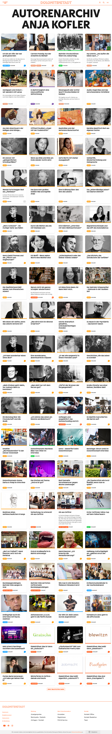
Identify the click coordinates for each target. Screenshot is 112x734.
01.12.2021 (9, 297)
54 (80, 424)
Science (39, 65)
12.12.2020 (93, 331)
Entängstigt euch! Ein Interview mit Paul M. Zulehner (11, 617)
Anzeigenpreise (36, 714)
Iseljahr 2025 (6, 65)
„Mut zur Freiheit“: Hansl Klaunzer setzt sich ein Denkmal (13, 553)
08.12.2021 (37, 231)
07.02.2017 (95, 651)
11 (52, 103)
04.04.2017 (37, 622)
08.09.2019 (93, 456)
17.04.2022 (10, 103)
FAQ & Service (62, 720)
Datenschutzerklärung (77, 732)
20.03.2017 (66, 622)
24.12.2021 (93, 103)
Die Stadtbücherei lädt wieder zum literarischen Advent (13, 289)
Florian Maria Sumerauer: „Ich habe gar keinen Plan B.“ (13, 678)
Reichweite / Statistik (38, 717)
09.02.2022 (66, 103)
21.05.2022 (94, 65)
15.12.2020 (37, 331)
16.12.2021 (65, 165)
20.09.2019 (9, 456)
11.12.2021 (65, 201)
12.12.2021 (37, 201)
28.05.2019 (37, 487)
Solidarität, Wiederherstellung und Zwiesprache (96, 160)
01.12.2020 (37, 424)
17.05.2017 (43, 590)
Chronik (89, 590)
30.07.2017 (9, 558)
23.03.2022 (37, 103)
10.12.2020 (37, 360)
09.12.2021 (9, 231)
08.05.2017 (94, 590)
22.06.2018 (93, 487)
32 (52, 297)
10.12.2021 (93, 201)
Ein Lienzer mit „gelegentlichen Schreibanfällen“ (10, 160)
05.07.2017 (15, 590)
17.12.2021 (37, 165)
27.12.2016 (95, 683)
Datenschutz (5, 718)
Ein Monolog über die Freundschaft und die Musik (12, 419)
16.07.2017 (93, 558)
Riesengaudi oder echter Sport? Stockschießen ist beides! (69, 92)
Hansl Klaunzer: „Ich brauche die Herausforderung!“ (67, 553)
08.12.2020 (93, 360)
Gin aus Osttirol (65, 512)
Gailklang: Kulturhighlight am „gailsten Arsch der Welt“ (97, 553)
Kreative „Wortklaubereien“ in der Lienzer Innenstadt (13, 451)
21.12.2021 (37, 133)
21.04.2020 (68, 424)
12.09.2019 (37, 456)
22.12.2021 (9, 133)
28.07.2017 (37, 558)
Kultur (88, 103)
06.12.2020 (9, 392)
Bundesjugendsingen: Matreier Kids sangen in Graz (12, 585)
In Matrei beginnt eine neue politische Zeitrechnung (40, 92)
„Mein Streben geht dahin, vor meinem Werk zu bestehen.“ (14, 387)
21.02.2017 (39, 651)
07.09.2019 (9, 487)
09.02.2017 (65, 651)
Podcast (33, 65)
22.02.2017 (10, 651)
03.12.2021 (65, 262)
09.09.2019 (65, 456)
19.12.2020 (9, 331)
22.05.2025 (12, 65)
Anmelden (61, 714)
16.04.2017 (10, 622)
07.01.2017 (40, 683)
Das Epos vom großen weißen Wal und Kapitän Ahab (41, 192)
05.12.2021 (9, 262)
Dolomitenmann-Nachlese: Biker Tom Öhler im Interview (42, 451)
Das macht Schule (7, 590)
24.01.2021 (40, 297)
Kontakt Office (89, 714)
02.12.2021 (93, 262)
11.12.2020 (9, 360)
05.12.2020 (37, 392)
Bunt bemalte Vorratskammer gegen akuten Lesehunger (68, 482)
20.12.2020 (65, 297)
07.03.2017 (93, 622)
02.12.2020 (9, 424)
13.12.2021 (9, 201)
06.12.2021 (93, 231)
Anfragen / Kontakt (37, 720)
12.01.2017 (9, 683)
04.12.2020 (65, 392)
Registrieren (62, 717)
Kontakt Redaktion (90, 717)
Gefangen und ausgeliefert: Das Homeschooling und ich (68, 419)
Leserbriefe (34, 297)
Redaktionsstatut (7, 715)
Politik (32, 103)
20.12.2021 (65, 133)
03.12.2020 (93, 392)
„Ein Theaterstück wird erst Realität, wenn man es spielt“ (98, 482)
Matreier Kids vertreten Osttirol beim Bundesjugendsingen (40, 585)
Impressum (5, 712)
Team (86, 720)
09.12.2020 (65, 360)
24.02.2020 (93, 424)
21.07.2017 (65, 558)
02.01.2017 (67, 683)
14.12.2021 (93, 165)
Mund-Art (33, 651)
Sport (60, 65)
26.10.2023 (44, 65)
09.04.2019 (65, 487)
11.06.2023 (65, 65)
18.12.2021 (9, 165)
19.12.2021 (93, 133)
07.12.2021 (65, 231)
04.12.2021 (37, 262)
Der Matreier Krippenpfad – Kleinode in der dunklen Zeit (97, 289)
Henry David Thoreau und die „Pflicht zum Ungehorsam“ (13, 258)
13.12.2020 (65, 331)
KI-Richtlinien (6, 721)
